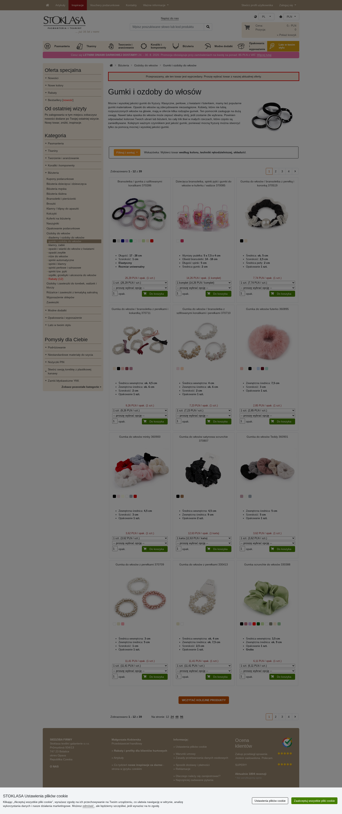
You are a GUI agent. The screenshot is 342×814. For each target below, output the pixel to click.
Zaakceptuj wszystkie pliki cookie (314, 800)
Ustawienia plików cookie (270, 800)
